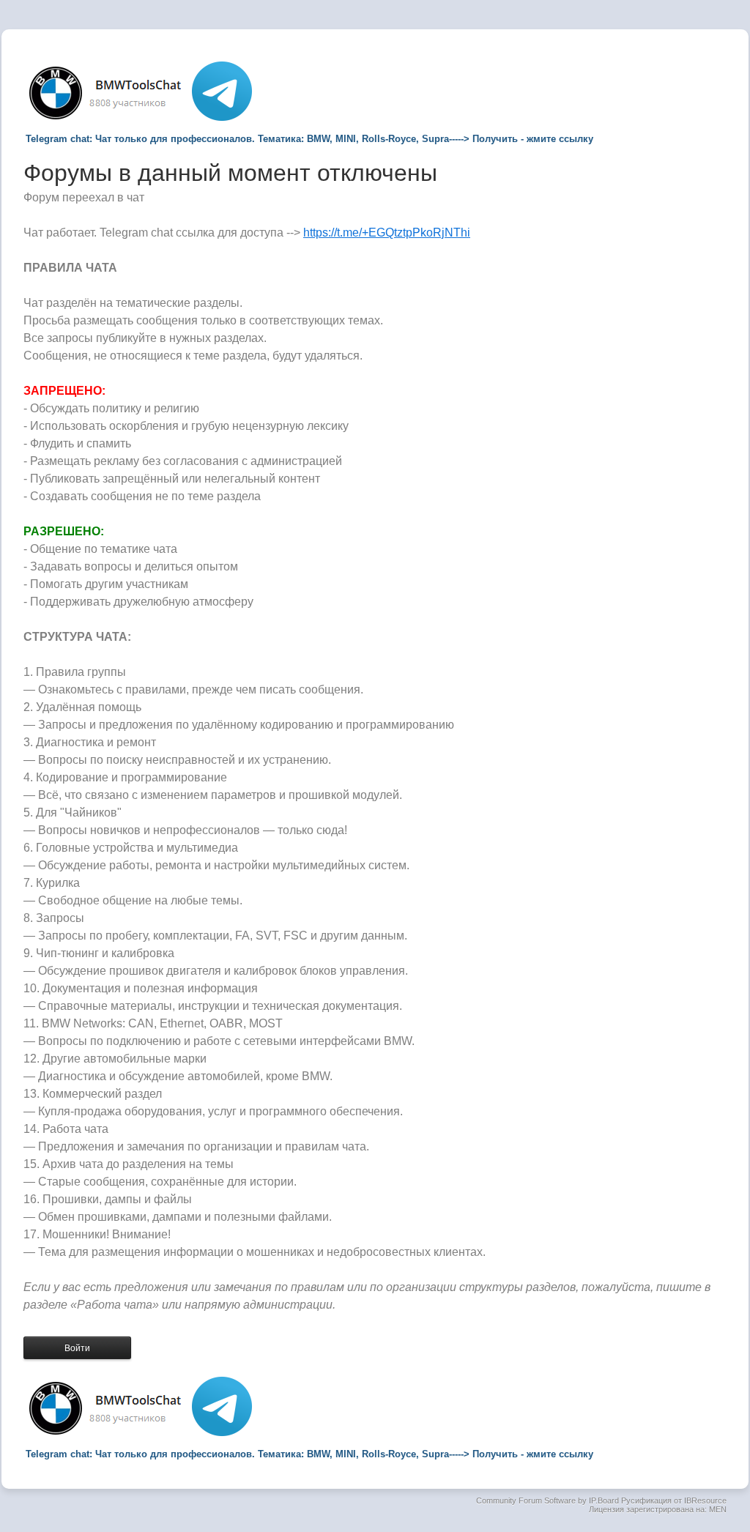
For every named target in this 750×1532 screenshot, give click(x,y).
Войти (77, 1348)
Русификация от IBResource (673, 1500)
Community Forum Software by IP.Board (547, 1500)
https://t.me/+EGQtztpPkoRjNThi (386, 232)
